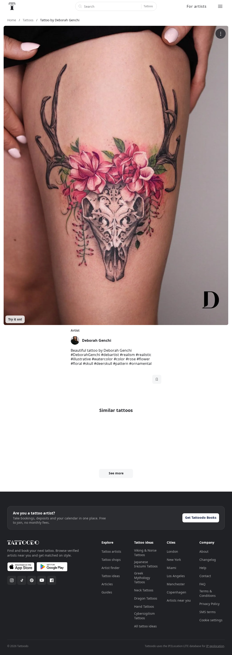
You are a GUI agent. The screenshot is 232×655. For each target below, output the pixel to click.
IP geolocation (215, 646)
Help (202, 568)
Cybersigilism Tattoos (144, 615)
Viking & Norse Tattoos (145, 552)
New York (174, 559)
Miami (171, 568)
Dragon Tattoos (145, 598)
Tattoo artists (111, 551)
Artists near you (179, 600)
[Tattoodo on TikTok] (21, 580)
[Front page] (12, 6)
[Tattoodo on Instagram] (11, 580)
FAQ (202, 584)
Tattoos (148, 6)
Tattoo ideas (111, 576)
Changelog (207, 559)
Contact (205, 576)
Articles (107, 584)
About (203, 551)
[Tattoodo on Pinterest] (31, 580)
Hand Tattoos (144, 606)
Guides (107, 592)
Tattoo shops (111, 559)
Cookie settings (210, 620)
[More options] (220, 34)
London (172, 551)
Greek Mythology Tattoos (142, 577)
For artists (197, 6)
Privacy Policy (209, 604)
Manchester (176, 584)
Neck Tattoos (143, 590)
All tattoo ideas (145, 626)
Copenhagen (176, 592)
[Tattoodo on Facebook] (51, 580)
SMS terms (207, 612)
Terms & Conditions (207, 593)
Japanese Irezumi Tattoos (146, 564)
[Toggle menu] (220, 6)
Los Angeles (176, 576)
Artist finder (111, 568)
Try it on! (15, 319)
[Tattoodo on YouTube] (41, 580)
